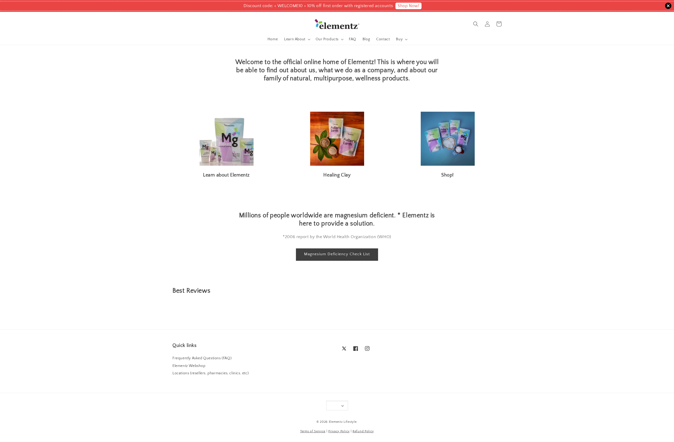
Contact (383, 39)
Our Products (327, 39)
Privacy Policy (339, 431)
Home (272, 39)
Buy (399, 39)
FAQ (352, 39)
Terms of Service (312, 431)
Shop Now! (408, 5)
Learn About (294, 39)
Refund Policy (363, 431)
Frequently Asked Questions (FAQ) (201, 358)
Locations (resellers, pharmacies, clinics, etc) (210, 373)
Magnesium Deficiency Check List (337, 254)
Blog (366, 39)
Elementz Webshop (189, 366)
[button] (476, 24)
